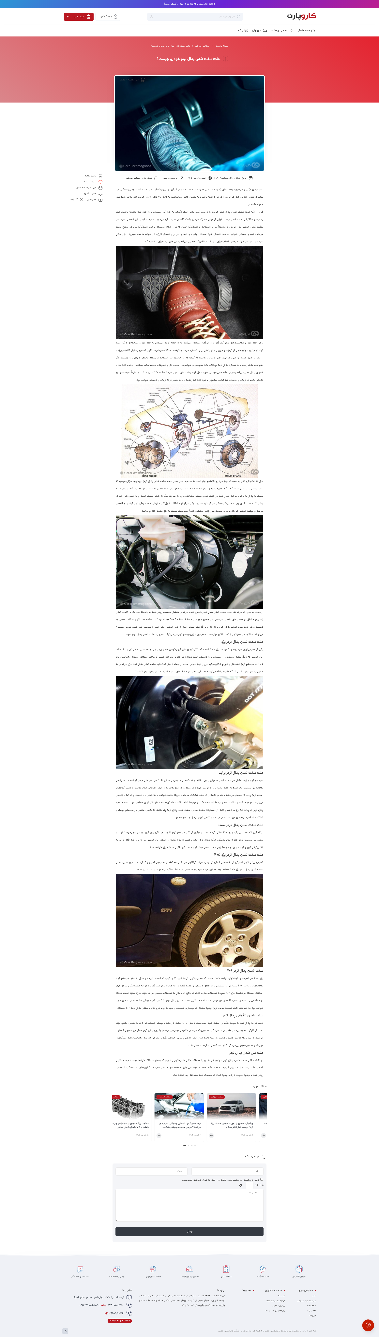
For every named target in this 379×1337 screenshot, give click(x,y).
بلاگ (314, 1296)
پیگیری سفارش (278, 1305)
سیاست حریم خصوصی (306, 1300)
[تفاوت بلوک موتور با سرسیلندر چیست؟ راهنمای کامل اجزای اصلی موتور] (189, 1107)
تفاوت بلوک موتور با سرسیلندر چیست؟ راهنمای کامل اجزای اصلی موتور (191, 1125)
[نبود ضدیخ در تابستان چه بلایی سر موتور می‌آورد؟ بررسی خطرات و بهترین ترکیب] (241, 1107)
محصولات (311, 1305)
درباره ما (312, 1315)
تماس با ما (311, 1310)
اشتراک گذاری (89, 194)
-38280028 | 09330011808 (102, 1305)
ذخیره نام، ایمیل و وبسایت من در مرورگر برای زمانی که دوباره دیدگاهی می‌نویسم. (220, 1180)
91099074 (114, 1313)
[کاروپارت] (301, 16)
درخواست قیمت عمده (275, 1300)
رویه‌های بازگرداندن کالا (275, 1310)
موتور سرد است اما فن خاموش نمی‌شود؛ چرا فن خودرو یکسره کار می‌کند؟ (138, 1125)
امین (165, 178)
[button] (194, 1145)
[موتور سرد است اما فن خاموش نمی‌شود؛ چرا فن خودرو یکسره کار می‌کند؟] (137, 1107)
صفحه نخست (222, 46)
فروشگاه (281, 1296)
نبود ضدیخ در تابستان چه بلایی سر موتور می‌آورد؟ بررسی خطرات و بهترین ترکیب (243, 1125)
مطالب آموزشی (202, 46)
